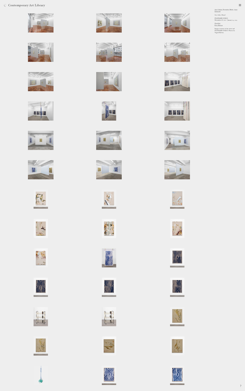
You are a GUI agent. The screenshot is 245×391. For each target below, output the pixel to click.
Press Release (219, 25)
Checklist (217, 23)
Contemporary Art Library (26, 5)
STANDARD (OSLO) (221, 18)
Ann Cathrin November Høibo (224, 9)
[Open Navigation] (240, 5)
